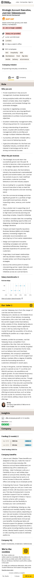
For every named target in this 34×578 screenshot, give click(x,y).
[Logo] (6, 2)
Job (12, 77)
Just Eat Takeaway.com (13, 13)
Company (22, 77)
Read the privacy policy (7, 570)
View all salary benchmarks (11, 298)
